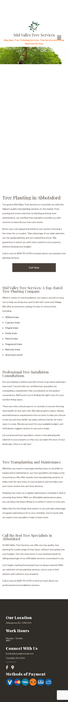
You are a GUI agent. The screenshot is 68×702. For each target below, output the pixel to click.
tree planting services (28, 209)
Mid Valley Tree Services (34, 34)
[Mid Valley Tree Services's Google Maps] (14, 667)
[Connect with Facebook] (8, 667)
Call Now (34, 267)
